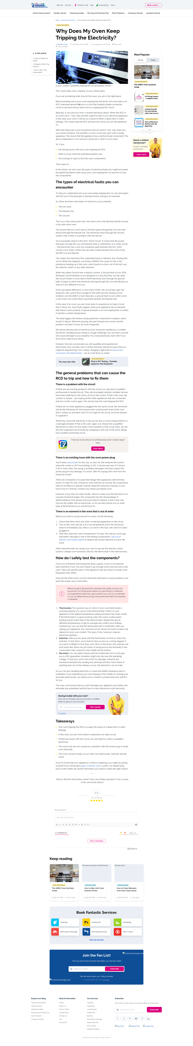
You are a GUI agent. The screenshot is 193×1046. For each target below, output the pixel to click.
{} (85, 824)
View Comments (96, 841)
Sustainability (104, 5)
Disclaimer (63, 1022)
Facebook (117, 1018)
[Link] (82, 824)
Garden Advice (60, 13)
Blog (57, 20)
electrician (73, 462)
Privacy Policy (64, 1009)
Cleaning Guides (77, 13)
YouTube (136, 1018)
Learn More (98, 449)
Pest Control (91, 1026)
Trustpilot (62, 713)
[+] (88, 824)
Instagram (142, 1018)
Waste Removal (93, 1022)
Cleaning (90, 1003)
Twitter (123, 1018)
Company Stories (135, 13)
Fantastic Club (83, 5)
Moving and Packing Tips (98, 13)
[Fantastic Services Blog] (39, 5)
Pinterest (130, 1018)
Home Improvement (41, 13)
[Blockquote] (75, 824)
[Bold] (57, 824)
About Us (62, 1006)
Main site (60, 5)
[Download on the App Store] (121, 1027)
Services (68, 5)
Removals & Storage (94, 1019)
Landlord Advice (153, 13)
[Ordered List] (69, 824)
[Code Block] (78, 824)
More (112, 5)
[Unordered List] (72, 824)
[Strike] (66, 824)
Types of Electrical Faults (40, 59)
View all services (96, 940)
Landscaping (91, 1009)
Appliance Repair (93, 1029)
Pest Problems (118, 13)
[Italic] (60, 824)
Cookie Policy (64, 1013)
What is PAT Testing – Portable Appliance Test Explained (104, 362)
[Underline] (63, 824)
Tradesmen (91, 1013)
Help (92, 5)
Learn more (141, 154)
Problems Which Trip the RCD (41, 65)
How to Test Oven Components (40, 71)
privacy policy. (106, 979)
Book (153, 5)
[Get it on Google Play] (135, 1027)
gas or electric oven (91, 766)
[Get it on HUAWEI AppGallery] (149, 1027)
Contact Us (63, 1016)
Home (61, 1003)
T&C (60, 1019)
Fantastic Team (63, 44)
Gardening (91, 1006)
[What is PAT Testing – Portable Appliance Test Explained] (86, 362)
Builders (90, 1016)
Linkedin (148, 1018)
